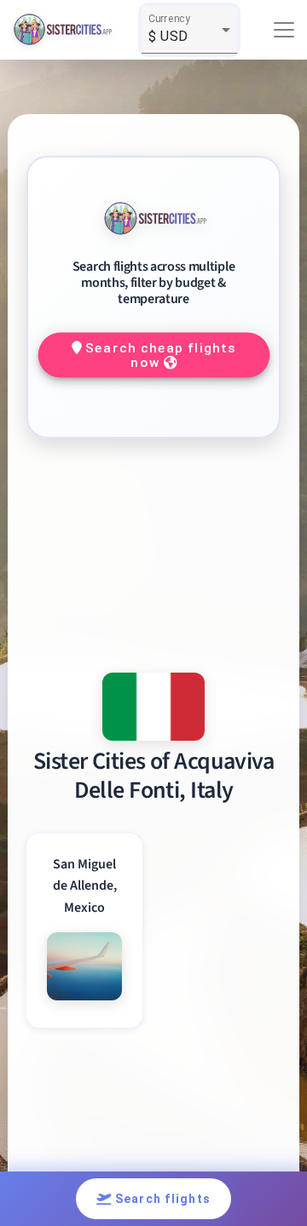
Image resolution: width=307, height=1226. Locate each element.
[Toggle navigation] (284, 30)
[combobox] (189, 36)
